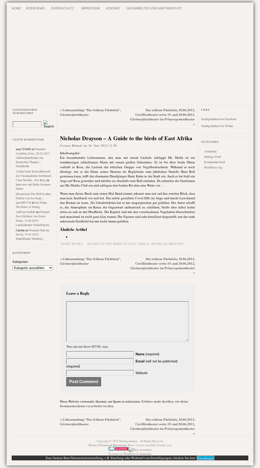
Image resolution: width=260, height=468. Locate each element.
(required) (147, 354)
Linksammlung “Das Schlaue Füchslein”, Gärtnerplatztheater (90, 112)
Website (142, 373)
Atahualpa (145, 454)
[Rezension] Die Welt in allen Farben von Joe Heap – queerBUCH (33, 198)
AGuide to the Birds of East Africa (118, 244)
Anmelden (210, 151)
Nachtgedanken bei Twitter (217, 126)
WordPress (129, 454)
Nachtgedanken (128, 441)
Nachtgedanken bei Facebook (218, 119)
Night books (72, 244)
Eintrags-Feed (212, 156)
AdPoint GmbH (25, 212)
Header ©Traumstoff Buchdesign (108, 445)
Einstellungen (206, 458)
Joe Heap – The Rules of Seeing (32, 204)
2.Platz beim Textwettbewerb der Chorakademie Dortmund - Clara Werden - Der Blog (34, 175)
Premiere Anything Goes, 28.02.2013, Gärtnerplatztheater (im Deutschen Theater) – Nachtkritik (33, 157)
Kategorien (20, 262)
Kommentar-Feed (214, 162)
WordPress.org (213, 167)
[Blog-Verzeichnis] (118, 449)
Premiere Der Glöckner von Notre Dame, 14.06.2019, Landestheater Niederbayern (33, 218)
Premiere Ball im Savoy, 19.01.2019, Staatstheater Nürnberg (32, 234)
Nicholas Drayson (167, 244)
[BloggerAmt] (140, 449)
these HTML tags (96, 346)
